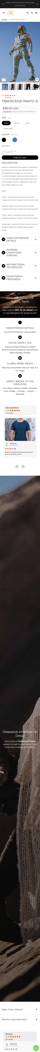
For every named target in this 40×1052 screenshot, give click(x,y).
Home (4, 20)
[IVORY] (9, 140)
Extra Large (8, 128)
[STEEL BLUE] (15, 140)
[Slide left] (3, 4)
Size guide (8, 151)
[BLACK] (4, 140)
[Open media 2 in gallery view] (12, 87)
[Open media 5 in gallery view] (34, 87)
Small (6, 123)
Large (27, 123)
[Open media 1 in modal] (20, 52)
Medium (17, 123)
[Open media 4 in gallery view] (27, 87)
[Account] (32, 13)
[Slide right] (37, 4)
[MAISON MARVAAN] (10, 12)
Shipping (7, 112)
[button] (28, 13)
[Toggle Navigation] (4, 13)
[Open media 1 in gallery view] (5, 87)
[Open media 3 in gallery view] (20, 87)
